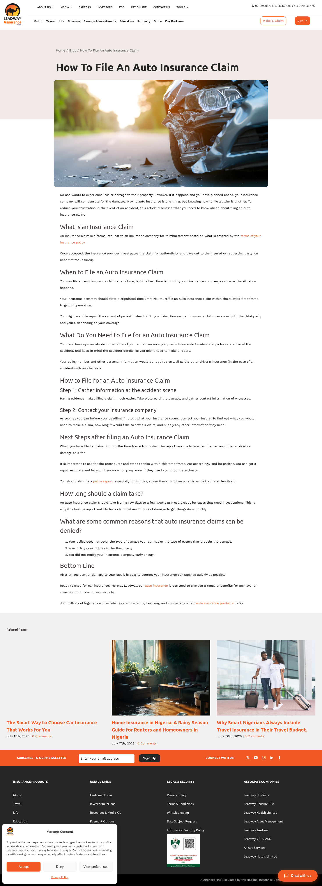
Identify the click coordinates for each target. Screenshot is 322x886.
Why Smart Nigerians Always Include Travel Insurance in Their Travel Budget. (260, 678)
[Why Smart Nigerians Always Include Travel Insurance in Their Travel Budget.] (266, 678)
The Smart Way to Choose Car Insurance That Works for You (50, 678)
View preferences (95, 866)
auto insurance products (215, 603)
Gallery (62, 678)
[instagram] (263, 757)
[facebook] (279, 757)
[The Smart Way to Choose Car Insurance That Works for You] (56, 678)
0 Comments (41, 736)
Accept (24, 866)
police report (103, 481)
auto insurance (156, 585)
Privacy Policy (60, 877)
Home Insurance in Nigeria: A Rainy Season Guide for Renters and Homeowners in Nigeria (155, 678)
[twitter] (248, 757)
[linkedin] (271, 757)
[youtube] (256, 757)
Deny (60, 866)
